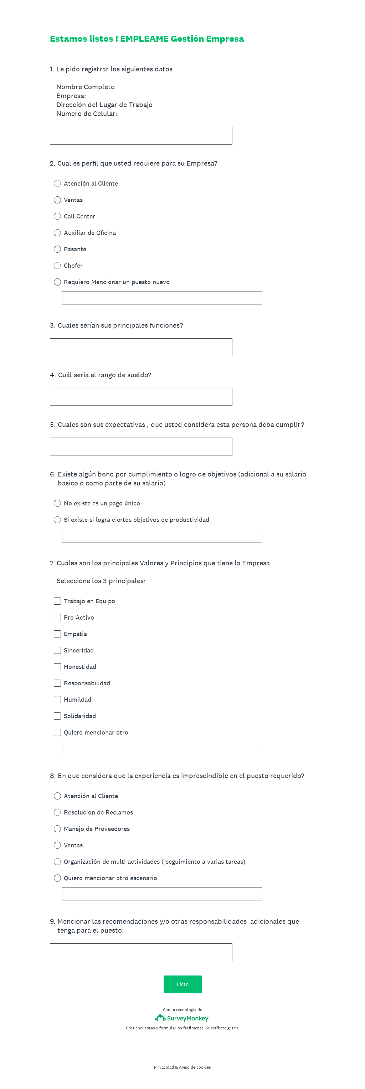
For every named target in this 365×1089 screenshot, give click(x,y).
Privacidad (164, 1067)
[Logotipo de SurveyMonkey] (183, 1018)
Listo (183, 984)
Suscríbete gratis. (223, 1028)
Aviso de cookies (195, 1067)
